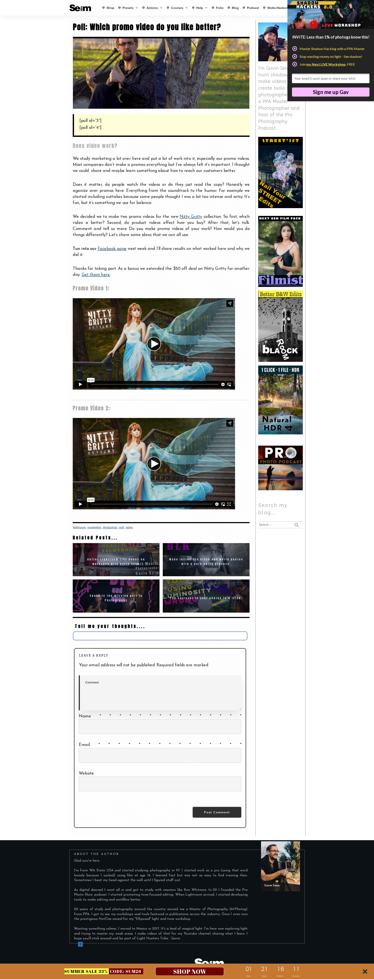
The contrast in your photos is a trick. (206, 596)
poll (121, 527)
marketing (94, 527)
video (129, 527)
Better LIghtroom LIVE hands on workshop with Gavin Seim (116, 559)
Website (86, 773)
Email (160, 745)
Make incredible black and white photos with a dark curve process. (206, 559)
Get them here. (96, 275)
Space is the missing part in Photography (116, 596)
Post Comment (217, 812)
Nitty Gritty (191, 217)
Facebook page (112, 249)
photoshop (110, 527)
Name (160, 716)
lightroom (79, 527)
